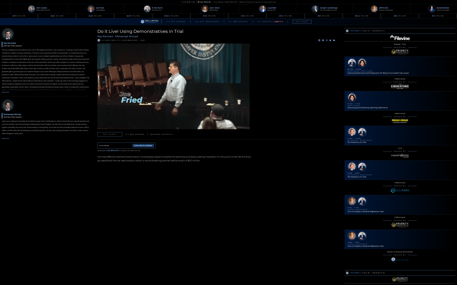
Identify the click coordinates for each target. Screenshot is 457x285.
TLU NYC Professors (207, 21)
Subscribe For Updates (143, 145)
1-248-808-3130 (188, 2)
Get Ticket (302, 21)
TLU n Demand (238, 21)
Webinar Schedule (161, 134)
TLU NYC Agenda (176, 21)
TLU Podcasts (266, 21)
